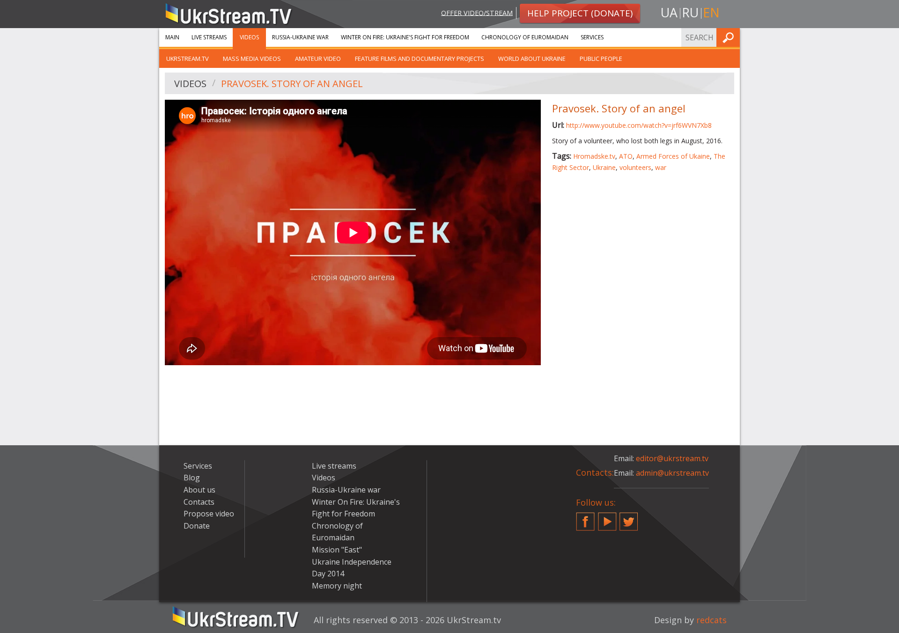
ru (690, 12)
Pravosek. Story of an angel (292, 83)
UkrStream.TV (187, 58)
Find (730, 37)
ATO (626, 156)
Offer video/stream (477, 12)
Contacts (199, 502)
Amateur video (318, 58)
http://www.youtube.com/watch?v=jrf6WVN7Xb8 (639, 125)
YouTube (607, 518)
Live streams (209, 37)
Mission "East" (337, 550)
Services (592, 37)
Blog (192, 477)
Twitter (628, 518)
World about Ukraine (532, 58)
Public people (601, 58)
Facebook (585, 518)
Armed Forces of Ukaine (673, 156)
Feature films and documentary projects (419, 58)
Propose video (209, 513)
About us (199, 490)
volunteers (635, 167)
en (711, 12)
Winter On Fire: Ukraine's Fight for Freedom (405, 37)
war (660, 167)
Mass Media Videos (252, 58)
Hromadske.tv (594, 156)
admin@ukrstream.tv (672, 473)
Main (172, 37)
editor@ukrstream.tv (672, 458)
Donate (197, 526)
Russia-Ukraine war (300, 37)
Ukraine (604, 167)
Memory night (337, 586)
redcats (711, 620)
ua (669, 12)
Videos (249, 37)
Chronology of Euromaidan (524, 37)
